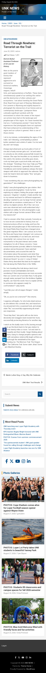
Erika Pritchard (22, 593)
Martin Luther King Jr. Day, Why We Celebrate (23, 375)
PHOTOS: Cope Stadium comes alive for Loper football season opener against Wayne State (21, 508)
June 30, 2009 (9, 51)
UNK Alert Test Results (31, 382)
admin (17, 51)
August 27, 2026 (10, 514)
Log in (4, 646)
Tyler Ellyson (21, 553)
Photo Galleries (11, 473)
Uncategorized (10, 39)
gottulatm (21, 514)
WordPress (30, 669)
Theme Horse (26, 666)
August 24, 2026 (10, 593)
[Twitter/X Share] (4, 335)
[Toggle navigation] (5, 17)
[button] (3, 344)
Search (40, 394)
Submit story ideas (11, 410)
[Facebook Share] (4, 330)
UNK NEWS (10, 8)
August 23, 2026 (10, 633)
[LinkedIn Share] (4, 340)
